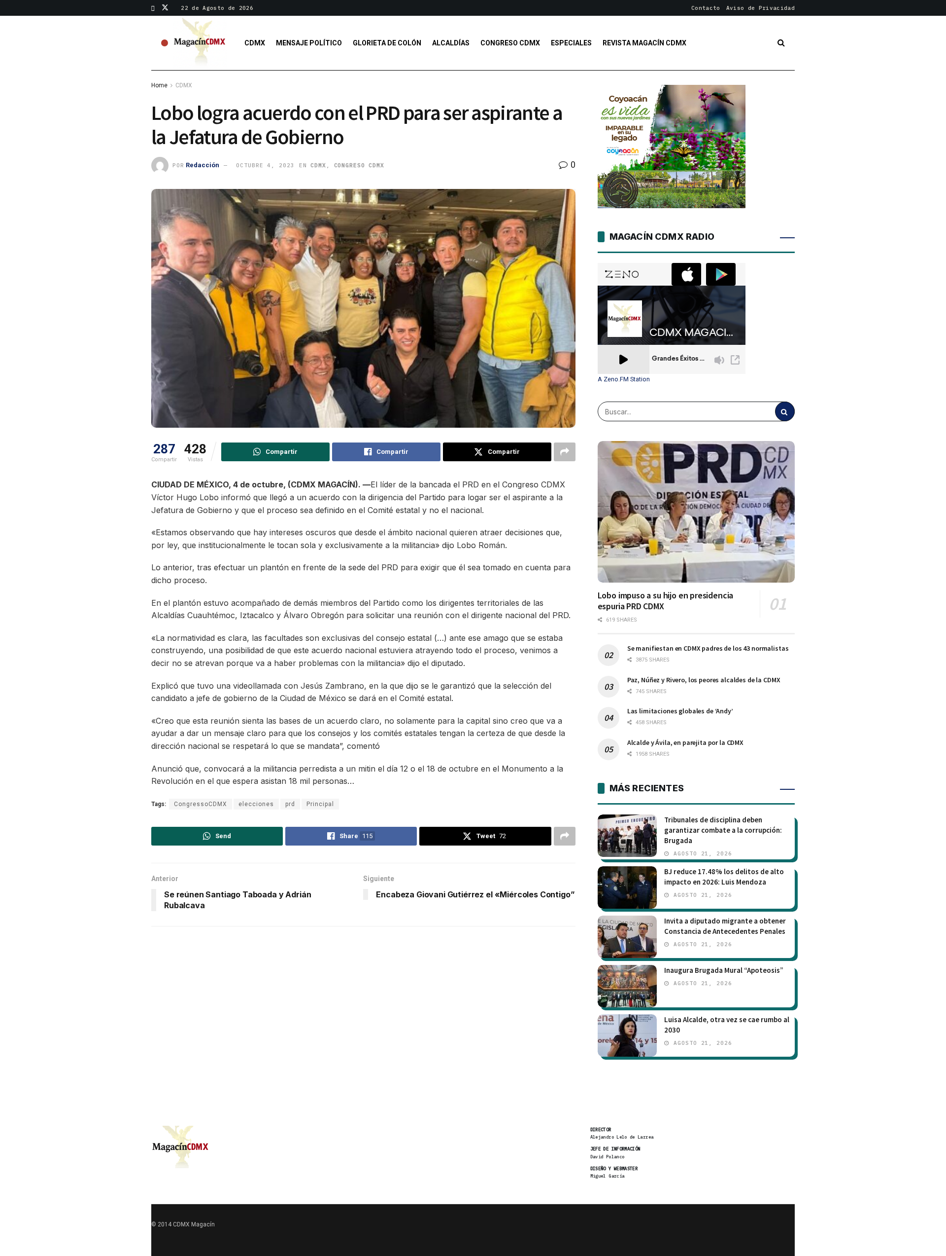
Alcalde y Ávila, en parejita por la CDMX (685, 742)
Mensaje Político (309, 43)
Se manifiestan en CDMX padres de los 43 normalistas (708, 648)
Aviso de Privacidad (760, 7)
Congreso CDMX (510, 43)
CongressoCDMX (200, 804)
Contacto (705, 7)
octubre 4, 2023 (265, 165)
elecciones (256, 804)
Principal (320, 804)
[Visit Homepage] (200, 43)
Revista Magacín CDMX (644, 43)
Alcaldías (451, 43)
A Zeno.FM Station (624, 379)
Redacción (202, 165)
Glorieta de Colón (387, 43)
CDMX (254, 43)
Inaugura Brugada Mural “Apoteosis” (723, 970)
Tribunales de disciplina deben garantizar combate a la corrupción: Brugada (723, 830)
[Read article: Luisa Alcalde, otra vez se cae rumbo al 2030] (627, 1035)
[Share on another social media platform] (564, 452)
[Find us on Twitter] (165, 8)
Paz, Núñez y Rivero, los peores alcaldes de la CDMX (703, 679)
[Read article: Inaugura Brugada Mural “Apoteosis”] (627, 986)
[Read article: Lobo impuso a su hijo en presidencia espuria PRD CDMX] (696, 511)
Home (159, 85)
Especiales (571, 43)
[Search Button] (781, 43)
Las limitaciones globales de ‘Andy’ (680, 710)
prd (290, 804)
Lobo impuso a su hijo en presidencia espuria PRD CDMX (666, 601)
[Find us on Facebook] (153, 8)
